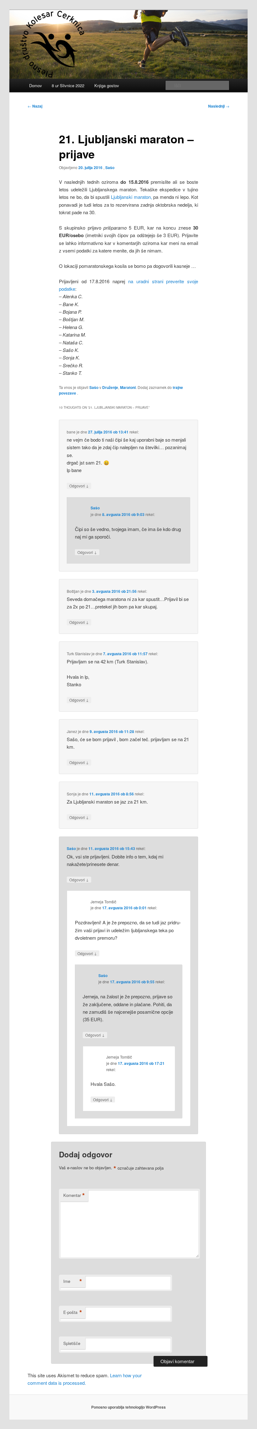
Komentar (74, 1195)
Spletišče (71, 1343)
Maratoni (128, 387)
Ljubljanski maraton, (131, 197)
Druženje (110, 387)
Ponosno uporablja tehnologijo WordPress (128, 1407)
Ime (72, 1281)
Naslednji (218, 106)
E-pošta (72, 1312)
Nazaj (35, 106)
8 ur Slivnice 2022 (68, 85)
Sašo (109, 167)
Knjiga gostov (106, 85)
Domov (35, 85)
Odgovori (79, 485)
